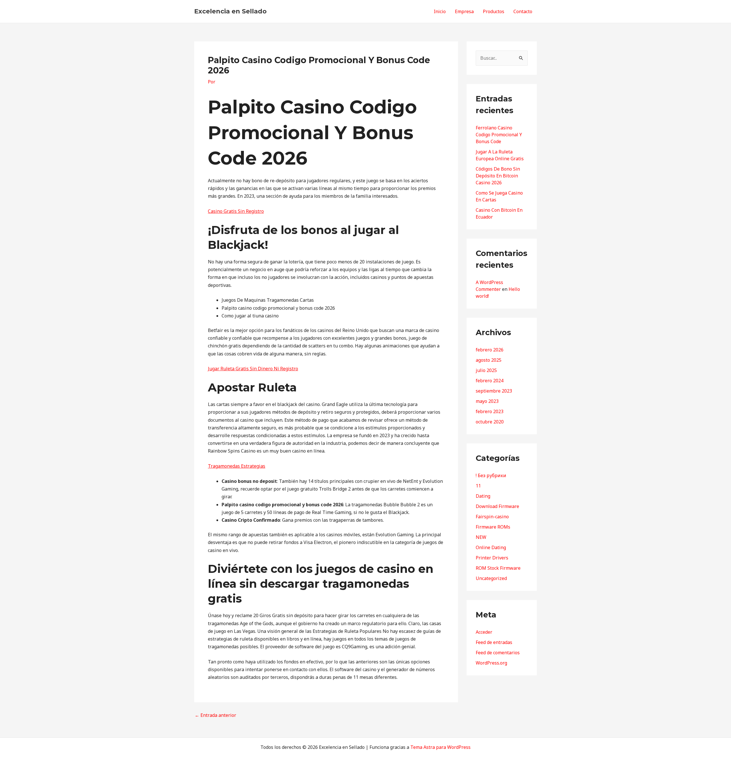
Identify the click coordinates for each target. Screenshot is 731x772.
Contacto (522, 11)
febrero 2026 (489, 350)
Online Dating (491, 547)
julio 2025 (486, 370)
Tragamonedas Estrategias (236, 466)
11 (478, 486)
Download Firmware (497, 506)
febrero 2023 (489, 411)
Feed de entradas (494, 642)
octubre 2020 (490, 422)
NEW (481, 537)
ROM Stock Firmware (498, 568)
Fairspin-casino (492, 516)
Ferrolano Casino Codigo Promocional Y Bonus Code (499, 135)
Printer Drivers (492, 558)
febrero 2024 (489, 380)
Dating (483, 496)
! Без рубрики (491, 475)
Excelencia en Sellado (230, 11)
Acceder (484, 632)
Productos (493, 11)
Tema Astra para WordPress (440, 747)
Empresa (464, 11)
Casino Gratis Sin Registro (236, 211)
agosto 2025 (488, 360)
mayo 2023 (487, 401)
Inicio (440, 11)
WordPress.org (491, 663)
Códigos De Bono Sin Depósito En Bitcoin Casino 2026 (498, 176)
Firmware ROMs (493, 527)
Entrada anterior (215, 715)
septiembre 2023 (494, 391)
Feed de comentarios (498, 652)
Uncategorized (491, 578)
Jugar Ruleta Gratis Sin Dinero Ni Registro (253, 368)
